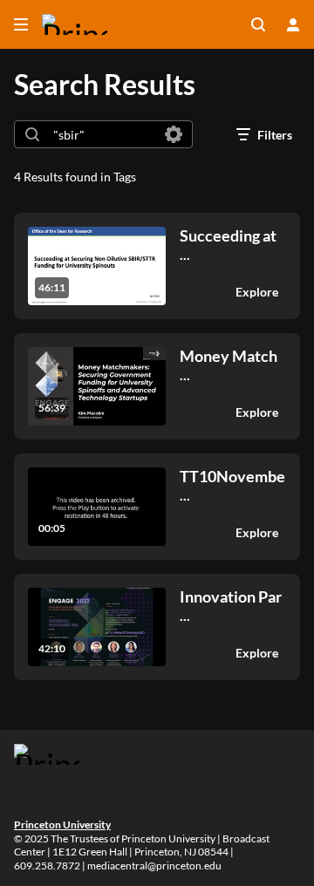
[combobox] (102, 134)
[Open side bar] (21, 24)
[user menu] (293, 24)
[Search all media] (258, 24)
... (228, 244)
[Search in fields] (173, 134)
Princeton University (62, 824)
